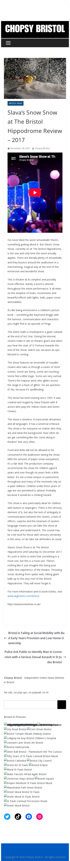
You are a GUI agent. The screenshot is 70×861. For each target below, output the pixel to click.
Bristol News (15, 103)
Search (61, 705)
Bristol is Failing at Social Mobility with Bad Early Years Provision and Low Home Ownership (36, 638)
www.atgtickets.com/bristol (23, 596)
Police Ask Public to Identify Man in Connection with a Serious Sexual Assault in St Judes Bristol (33, 657)
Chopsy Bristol (42, 148)
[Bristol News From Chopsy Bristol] (35, 23)
